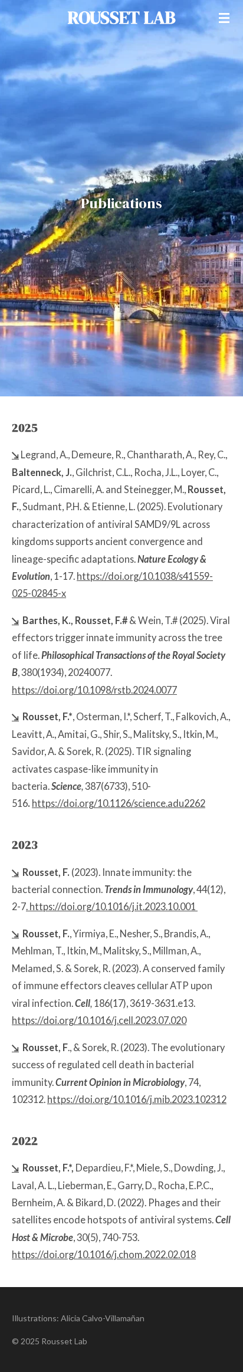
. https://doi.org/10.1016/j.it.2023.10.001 (111, 906)
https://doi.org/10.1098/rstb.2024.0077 (94, 689)
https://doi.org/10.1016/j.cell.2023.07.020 (99, 1020)
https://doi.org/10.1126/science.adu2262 (118, 803)
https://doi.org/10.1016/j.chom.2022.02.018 (104, 1254)
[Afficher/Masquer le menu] (224, 17)
